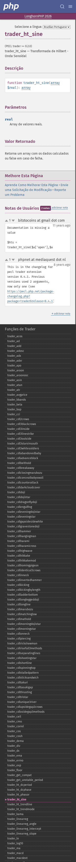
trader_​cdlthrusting (19, 692)
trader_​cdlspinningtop (21, 668)
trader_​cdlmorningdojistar (24, 624)
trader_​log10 (15, 843)
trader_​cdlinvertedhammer (24, 580)
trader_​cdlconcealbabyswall (25, 477)
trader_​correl (15, 726)
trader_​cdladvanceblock (22, 458)
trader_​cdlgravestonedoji (23, 526)
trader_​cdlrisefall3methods (24, 648)
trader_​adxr (14, 360)
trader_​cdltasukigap (20, 687)
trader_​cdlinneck (18, 575)
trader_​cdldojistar (18, 497)
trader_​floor (14, 770)
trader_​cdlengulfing (19, 507)
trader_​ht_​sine (16, 799)
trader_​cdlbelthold (19, 463)
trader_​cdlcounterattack (22, 482)
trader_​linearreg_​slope (21, 833)
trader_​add (14, 346)
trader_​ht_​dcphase (19, 790)
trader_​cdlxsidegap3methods (26, 711)
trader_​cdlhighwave (19, 551)
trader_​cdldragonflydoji (22, 502)
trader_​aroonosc (17, 375)
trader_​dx (13, 750)
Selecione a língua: (28, 27)
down (13, 221)
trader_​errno (15, 760)
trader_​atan (14, 385)
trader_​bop (14, 409)
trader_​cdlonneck (18, 633)
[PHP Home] (11, 6)
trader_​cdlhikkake (18, 555)
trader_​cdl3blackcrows (21, 424)
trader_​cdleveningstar (21, 516)
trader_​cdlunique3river (21, 702)
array (55, 83)
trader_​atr (13, 390)
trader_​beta (14, 404)
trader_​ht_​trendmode (21, 809)
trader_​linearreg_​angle (21, 824)
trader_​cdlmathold (19, 619)
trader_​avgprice (17, 395)
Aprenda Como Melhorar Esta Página (31, 185)
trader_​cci (13, 414)
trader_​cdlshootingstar (21, 658)
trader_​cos (14, 731)
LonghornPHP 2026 (38, 16)
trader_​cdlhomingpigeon (23, 565)
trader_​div (13, 746)
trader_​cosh (14, 736)
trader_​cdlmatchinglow (22, 614)
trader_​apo (14, 365)
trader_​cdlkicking (18, 585)
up (7, 221)
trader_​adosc (15, 351)
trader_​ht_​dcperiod (19, 785)
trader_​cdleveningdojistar (23, 512)
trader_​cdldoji (16, 492)
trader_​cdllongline (19, 604)
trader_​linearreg (17, 819)
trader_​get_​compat (19, 775)
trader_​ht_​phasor (18, 794)
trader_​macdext (17, 858)
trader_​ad (13, 341)
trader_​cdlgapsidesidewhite (25, 521)
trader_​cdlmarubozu (20, 609)
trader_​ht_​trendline (19, 804)
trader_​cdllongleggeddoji (23, 599)
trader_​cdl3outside (19, 438)
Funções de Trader (20, 329)
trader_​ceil (14, 716)
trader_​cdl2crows (18, 419)
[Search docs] (62, 6)
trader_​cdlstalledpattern (23, 672)
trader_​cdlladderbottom (22, 594)
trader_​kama (15, 814)
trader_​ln (13, 838)
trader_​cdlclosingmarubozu (24, 473)
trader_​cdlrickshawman (22, 643)
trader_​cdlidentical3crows (24, 570)
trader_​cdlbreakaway (20, 468)
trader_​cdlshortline (19, 663)
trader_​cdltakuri (17, 682)
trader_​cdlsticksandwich (23, 677)
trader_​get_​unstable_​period (25, 780)
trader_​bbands (16, 399)
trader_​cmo (14, 721)
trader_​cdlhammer (19, 531)
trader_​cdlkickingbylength (23, 590)
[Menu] (70, 6)
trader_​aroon (15, 370)
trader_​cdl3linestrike (20, 434)
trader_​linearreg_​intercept (24, 829)
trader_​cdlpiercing (19, 638)
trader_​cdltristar (17, 697)
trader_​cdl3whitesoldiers (23, 448)
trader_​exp (14, 765)
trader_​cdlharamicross (21, 546)
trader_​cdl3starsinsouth (22, 443)
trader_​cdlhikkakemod (21, 560)
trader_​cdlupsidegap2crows (25, 707)
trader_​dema (15, 741)
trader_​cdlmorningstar (21, 629)
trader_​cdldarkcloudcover (23, 487)
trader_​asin (14, 380)
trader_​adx (14, 356)
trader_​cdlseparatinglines (23, 653)
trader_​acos (14, 336)
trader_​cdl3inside (18, 429)
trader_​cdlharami (18, 541)
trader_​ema (14, 755)
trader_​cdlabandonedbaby (24, 453)
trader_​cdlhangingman (21, 536)
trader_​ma (13, 848)
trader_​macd (15, 853)
